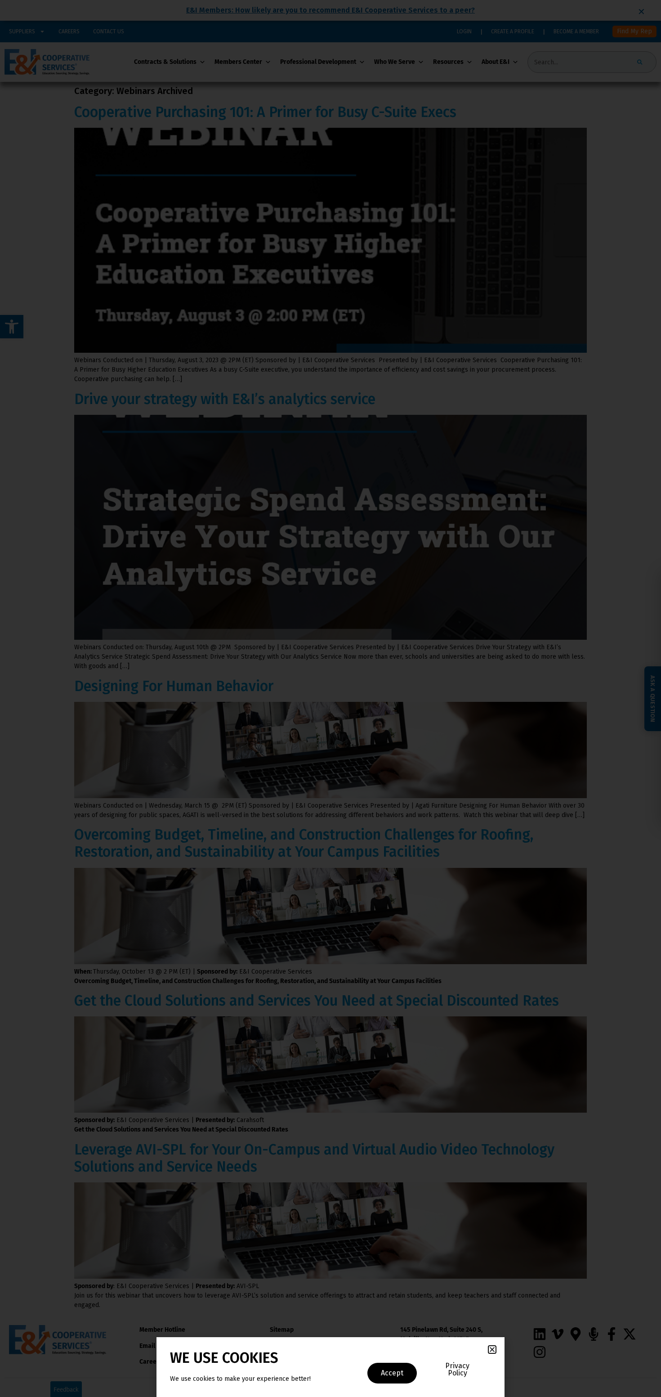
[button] (492, 1349)
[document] (330, 698)
